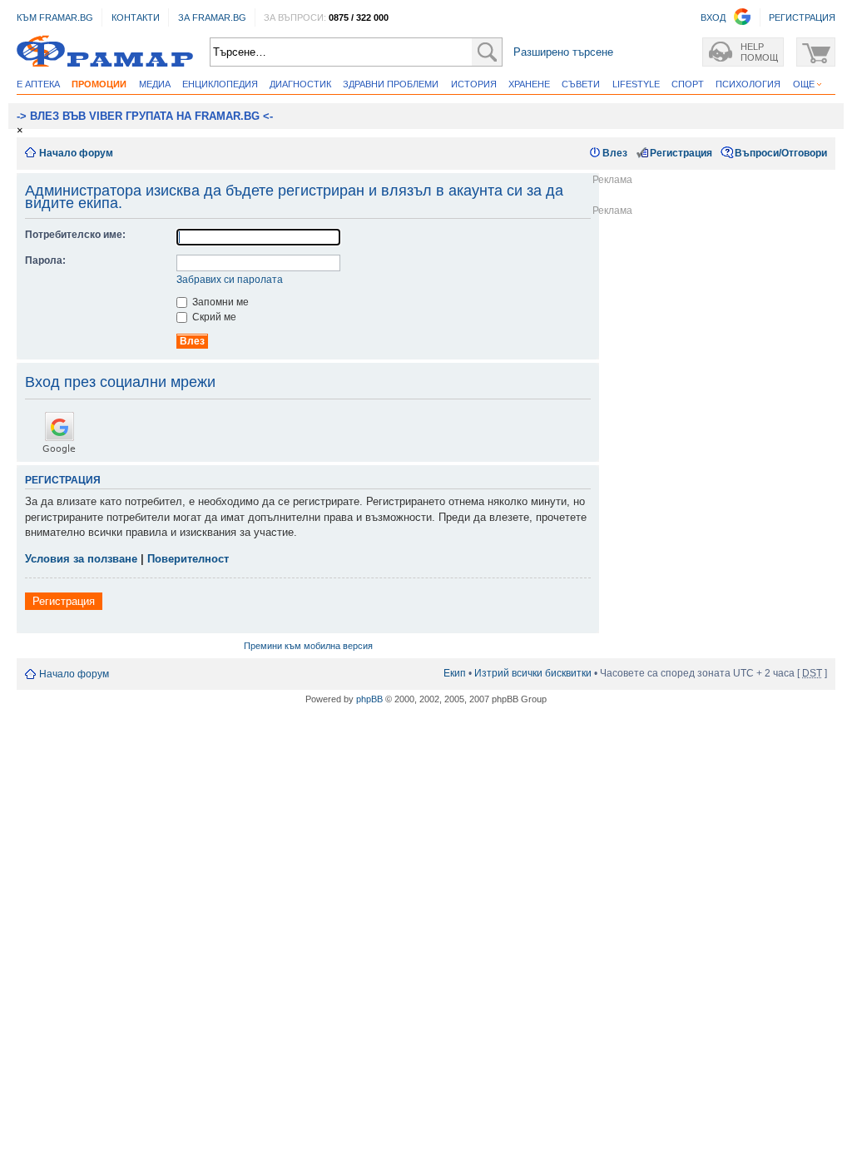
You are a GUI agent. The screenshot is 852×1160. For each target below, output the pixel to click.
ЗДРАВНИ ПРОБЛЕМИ (390, 84)
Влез (614, 153)
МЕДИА (155, 84)
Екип (454, 673)
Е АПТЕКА (38, 84)
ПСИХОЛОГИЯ (748, 84)
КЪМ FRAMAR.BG (55, 17)
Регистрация (681, 153)
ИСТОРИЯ (474, 84)
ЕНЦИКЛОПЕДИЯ (220, 84)
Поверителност (188, 559)
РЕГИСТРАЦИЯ (802, 17)
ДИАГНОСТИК (300, 84)
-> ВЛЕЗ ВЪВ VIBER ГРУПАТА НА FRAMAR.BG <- (145, 116)
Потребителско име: (75, 234)
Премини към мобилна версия (308, 646)
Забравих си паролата (229, 279)
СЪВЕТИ (581, 84)
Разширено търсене (563, 52)
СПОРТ (687, 84)
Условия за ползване (81, 559)
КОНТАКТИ (135, 17)
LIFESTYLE (636, 84)
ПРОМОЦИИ (99, 84)
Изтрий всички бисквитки (533, 673)
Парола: (45, 260)
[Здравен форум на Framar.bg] (105, 52)
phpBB (369, 699)
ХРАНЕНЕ (529, 84)
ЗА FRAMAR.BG (212, 17)
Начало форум (76, 153)
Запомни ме (219, 302)
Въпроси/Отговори (781, 153)
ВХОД (713, 17)
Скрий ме (213, 317)
